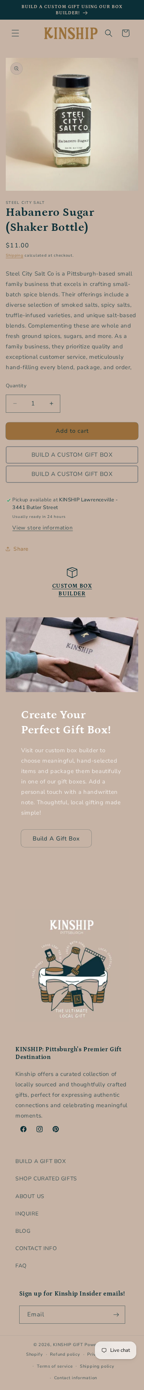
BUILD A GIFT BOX (40, 1161)
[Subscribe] (116, 1315)
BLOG (22, 1231)
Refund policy (65, 1354)
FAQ (21, 1265)
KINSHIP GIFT (68, 1345)
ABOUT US (30, 1196)
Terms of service (55, 1366)
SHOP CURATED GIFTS (46, 1178)
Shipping (14, 255)
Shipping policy (97, 1366)
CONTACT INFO (36, 1248)
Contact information (75, 1378)
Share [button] (20, 549)
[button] (15, 33)
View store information (42, 527)
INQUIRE (26, 1213)
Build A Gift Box (56, 838)
